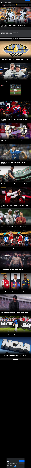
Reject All (22, 462)
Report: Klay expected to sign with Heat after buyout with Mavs (9, 34)
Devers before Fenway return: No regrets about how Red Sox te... (15, 183)
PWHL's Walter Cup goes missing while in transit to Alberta (14, 140)
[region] (15, 463)
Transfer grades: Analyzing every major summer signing (13, 291)
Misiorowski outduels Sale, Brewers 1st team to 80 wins (13, 162)
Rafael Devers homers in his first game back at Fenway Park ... (15, 96)
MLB (10, 2)
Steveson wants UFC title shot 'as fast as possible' (12, 269)
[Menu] (1, 1)
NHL (8, 2)
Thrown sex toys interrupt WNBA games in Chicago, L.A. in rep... (15, 59)
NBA (7, 2)
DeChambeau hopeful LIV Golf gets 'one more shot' (12, 334)
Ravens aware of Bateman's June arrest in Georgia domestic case (9, 32)
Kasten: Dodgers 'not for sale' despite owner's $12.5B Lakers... (15, 81)
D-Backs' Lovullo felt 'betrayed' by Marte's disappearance (14, 119)
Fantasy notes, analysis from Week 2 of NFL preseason (13, 25)
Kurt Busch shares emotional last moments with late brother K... (15, 312)
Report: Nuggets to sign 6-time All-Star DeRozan (7, 33)
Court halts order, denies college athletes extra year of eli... (14, 355)
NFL (5, 2)
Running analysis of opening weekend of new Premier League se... (15, 205)
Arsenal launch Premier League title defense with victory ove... (14, 248)
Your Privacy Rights (22, 464)
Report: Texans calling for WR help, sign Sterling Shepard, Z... (14, 226)
